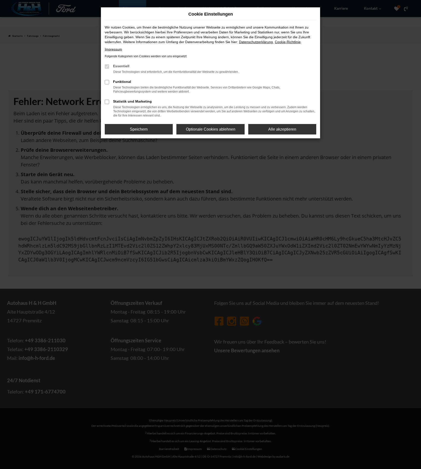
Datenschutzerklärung (256, 42)
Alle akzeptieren (282, 129)
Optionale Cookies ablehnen (210, 129)
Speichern (139, 129)
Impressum (113, 49)
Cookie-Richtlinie (288, 42)
